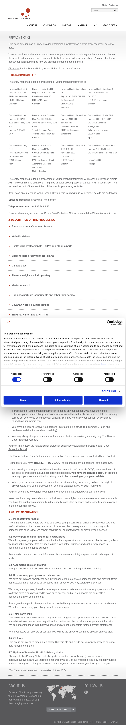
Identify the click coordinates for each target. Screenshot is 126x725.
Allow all (103, 400)
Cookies (105, 722)
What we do (49, 25)
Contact (110, 456)
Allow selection (63, 400)
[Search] (115, 10)
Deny (23, 400)
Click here (14, 68)
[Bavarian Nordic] (19, 13)
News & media (110, 25)
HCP (95, 25)
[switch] (47, 379)
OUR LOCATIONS (58, 709)
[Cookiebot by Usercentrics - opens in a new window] (109, 322)
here (103, 364)
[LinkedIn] (86, 692)
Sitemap (114, 722)
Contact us (113, 5)
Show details (109, 390)
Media (104, 5)
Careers (82, 25)
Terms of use (88, 722)
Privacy (98, 722)
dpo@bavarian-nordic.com (101, 213)
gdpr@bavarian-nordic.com (41, 199)
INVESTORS (67, 25)
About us (32, 25)
